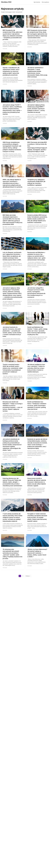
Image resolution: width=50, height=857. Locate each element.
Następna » (28, 575)
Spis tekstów (37, 2)
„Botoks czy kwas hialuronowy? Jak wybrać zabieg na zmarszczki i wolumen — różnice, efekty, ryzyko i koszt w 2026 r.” (37, 553)
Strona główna (45, 2)
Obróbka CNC (6, 2)
